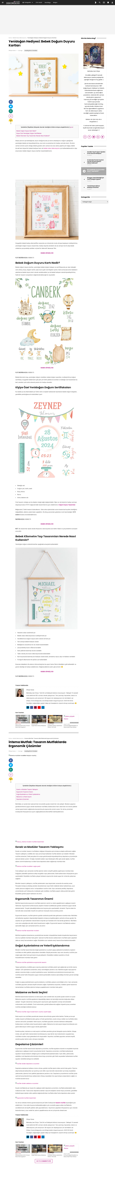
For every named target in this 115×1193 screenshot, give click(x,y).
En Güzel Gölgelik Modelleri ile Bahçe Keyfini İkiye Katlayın (71, 726)
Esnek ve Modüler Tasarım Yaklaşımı (27, 789)
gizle (71, 127)
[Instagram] (35, 707)
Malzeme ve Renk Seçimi (23, 797)
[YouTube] (39, 707)
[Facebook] (31, 707)
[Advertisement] (57, 20)
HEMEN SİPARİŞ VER (47, 253)
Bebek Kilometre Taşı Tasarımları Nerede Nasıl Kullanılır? (33, 136)
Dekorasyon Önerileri (26, 722)
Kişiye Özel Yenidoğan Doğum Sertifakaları (29, 133)
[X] (27, 707)
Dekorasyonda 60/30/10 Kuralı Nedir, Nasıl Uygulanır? (22, 726)
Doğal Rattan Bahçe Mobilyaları (38, 725)
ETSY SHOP (39, 2)
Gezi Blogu (48, 2)
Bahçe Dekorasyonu (42, 722)
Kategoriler (26, 3)
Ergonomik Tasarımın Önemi (24, 792)
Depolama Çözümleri (22, 799)
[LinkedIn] (43, 707)
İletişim (55, 2)
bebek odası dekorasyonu (52, 148)
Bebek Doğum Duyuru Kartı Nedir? (26, 131)
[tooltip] (11, 102)
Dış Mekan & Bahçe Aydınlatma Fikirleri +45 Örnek (55, 726)
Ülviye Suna (12, 50)
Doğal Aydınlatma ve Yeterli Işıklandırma (28, 794)
